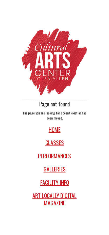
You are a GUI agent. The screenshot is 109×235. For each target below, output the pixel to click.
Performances (54, 156)
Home (55, 129)
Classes (54, 142)
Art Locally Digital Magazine (54, 199)
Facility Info (54, 182)
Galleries (55, 169)
